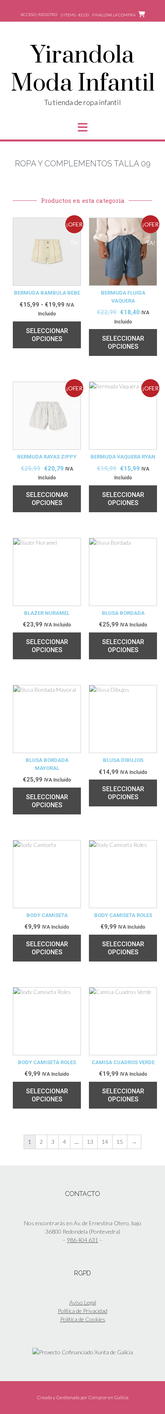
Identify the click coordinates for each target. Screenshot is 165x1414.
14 (105, 1141)
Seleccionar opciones (47, 335)
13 (90, 1141)
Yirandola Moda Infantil (83, 70)
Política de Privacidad (82, 1310)
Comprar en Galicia (108, 1397)
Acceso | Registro (38, 14)
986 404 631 (82, 1239)
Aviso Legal (82, 1302)
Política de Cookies (82, 1319)
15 (120, 1141)
